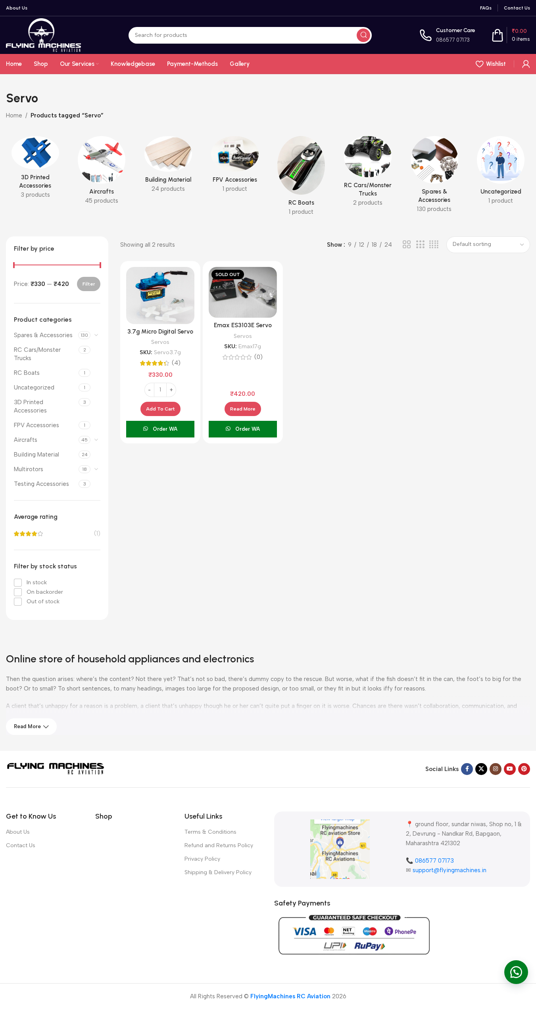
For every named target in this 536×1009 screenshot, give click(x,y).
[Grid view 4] (433, 244)
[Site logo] (43, 34)
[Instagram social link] (495, 769)
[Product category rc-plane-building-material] (168, 167)
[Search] (363, 35)
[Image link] (55, 768)
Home (14, 115)
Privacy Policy (202, 859)
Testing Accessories (41, 483)
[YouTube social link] (510, 769)
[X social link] (481, 769)
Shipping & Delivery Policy (218, 872)
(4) (176, 363)
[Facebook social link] (467, 769)
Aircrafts (25, 439)
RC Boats (27, 372)
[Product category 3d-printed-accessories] (35, 169)
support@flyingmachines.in (449, 870)
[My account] (526, 64)
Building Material (36, 454)
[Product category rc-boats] (301, 178)
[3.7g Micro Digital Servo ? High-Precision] (160, 295)
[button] (160, 409)
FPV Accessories (36, 425)
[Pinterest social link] (524, 769)
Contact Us (20, 845)
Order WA (165, 429)
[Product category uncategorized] (500, 172)
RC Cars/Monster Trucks (37, 354)
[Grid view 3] (420, 244)
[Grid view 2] (407, 244)
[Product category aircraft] (102, 172)
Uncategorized (34, 387)
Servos (160, 341)
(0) (258, 357)
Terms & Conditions (210, 832)
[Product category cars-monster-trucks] (367, 173)
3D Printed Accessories (30, 406)
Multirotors (28, 469)
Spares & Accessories (43, 335)
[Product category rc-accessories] (434, 177)
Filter (89, 284)
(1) (97, 533)
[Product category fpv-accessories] (235, 167)
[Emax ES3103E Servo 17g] (243, 292)
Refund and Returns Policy (218, 845)
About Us (18, 832)
